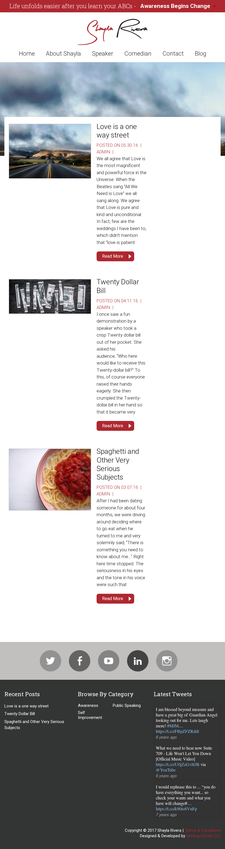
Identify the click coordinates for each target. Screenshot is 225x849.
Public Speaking (127, 705)
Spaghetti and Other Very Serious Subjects (118, 464)
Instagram (167, 661)
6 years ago (166, 737)
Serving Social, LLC (203, 835)
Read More (112, 256)
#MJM (173, 725)
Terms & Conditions (203, 830)
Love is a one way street (117, 130)
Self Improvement (90, 715)
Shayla (112, 31)
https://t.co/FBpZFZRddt (177, 731)
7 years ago (166, 814)
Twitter (50, 661)
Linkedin (137, 661)
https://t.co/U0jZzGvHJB (177, 764)
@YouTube (166, 770)
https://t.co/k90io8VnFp (176, 808)
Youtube (108, 661)
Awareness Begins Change (175, 6)
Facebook (79, 661)
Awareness (88, 705)
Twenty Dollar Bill (19, 713)
